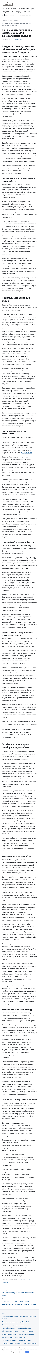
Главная (4, 21)
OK (27, 1352)
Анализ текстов (25, 15)
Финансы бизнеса (25, 1340)
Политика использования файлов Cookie (16, 1322)
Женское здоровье (30, 1343)
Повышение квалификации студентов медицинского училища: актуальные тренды (19, 1301)
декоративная (26, 453)
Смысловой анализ (9, 8)
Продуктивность (8, 12)
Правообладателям (8, 1328)
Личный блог (13, 21)
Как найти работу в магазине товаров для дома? (18, 1292)
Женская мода (20, 1337)
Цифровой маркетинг (10, 15)
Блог (3, 1313)
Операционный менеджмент (12, 1343)
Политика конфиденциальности (13, 1325)
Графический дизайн (9, 1340)
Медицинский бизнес (23, 12)
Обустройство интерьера (27, 8)
